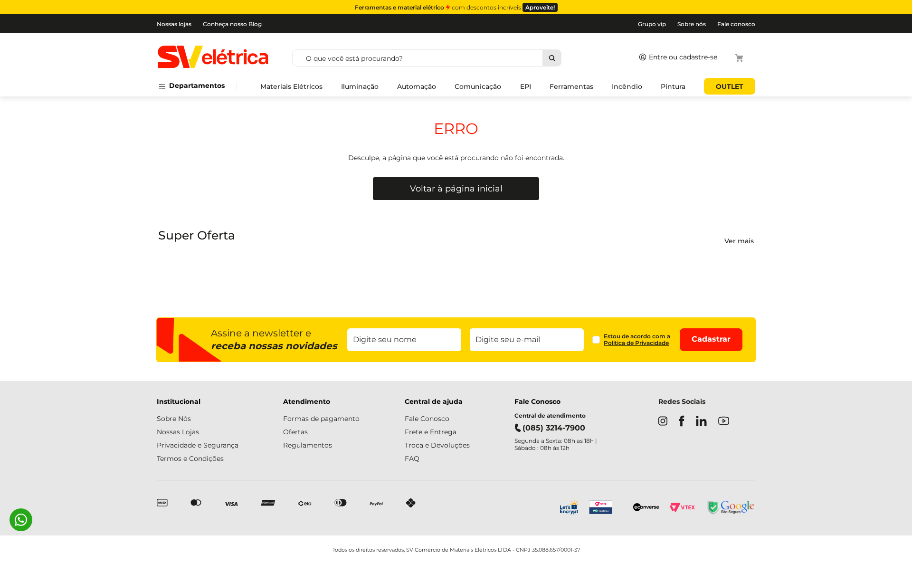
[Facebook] (681, 422)
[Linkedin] (701, 422)
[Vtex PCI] (606, 508)
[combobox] (460, 58)
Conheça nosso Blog (232, 24)
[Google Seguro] (730, 508)
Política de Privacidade (636, 342)
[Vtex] (682, 508)
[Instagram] (662, 422)
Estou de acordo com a (637, 339)
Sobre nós (691, 24)
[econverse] (646, 508)
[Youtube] (723, 421)
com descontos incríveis (455, 7)
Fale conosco (736, 24)
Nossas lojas (174, 24)
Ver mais (739, 241)
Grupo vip (652, 24)
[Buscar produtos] (551, 58)
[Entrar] (676, 57)
